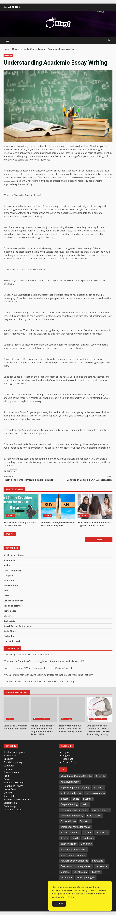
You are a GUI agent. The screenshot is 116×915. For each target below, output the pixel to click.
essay (13, 471)
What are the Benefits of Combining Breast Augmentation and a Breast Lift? (44, 661)
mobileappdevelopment (73, 855)
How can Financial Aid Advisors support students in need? (95, 506)
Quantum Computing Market (76, 866)
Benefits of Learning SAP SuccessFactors (89, 478)
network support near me (74, 860)
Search (9, 534)
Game (6, 595)
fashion (87, 832)
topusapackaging (86, 877)
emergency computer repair (75, 826)
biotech (64, 798)
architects (98, 787)
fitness (64, 838)
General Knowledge (13, 600)
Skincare (65, 871)
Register (67, 755)
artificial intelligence (71, 793)
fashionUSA (102, 832)
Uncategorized (20, 49)
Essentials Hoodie (70, 832)
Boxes (76, 798)
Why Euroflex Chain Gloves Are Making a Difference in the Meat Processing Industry (48, 674)
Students (95, 871)
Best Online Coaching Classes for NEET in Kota (21, 506)
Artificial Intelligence (14, 555)
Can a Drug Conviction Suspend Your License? (28, 654)
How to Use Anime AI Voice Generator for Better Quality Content (38, 668)
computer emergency (72, 815)
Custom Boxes (68, 821)
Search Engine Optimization (18, 626)
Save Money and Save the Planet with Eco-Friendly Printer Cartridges (40, 681)
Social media (80, 871)
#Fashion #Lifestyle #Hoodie (76, 776)
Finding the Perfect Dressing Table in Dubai (28, 478)
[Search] (109, 40)
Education (8, 55)
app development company (75, 787)
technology (66, 877)
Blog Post (68, 758)
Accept (59, 903)
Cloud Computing (12, 570)
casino (85, 804)
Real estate (9, 621)
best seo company (95, 793)
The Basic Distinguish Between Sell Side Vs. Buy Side (58, 506)
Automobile (9, 560)
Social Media (10, 631)
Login (66, 752)
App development (70, 781)
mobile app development (74, 849)
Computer (9, 575)
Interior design (68, 843)
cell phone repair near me (74, 810)
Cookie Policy (67, 897)
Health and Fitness (13, 605)
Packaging (97, 860)
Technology (10, 636)
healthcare (88, 838)
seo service (101, 866)
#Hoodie (100, 776)
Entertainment (11, 585)
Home (7, 49)
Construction (94, 815)
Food (6, 590)
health (75, 838)
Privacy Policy (70, 762)
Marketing (86, 843)
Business (8, 565)
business (88, 798)
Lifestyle (8, 616)
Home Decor (10, 610)
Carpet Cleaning (69, 804)
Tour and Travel (12, 641)
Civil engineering (101, 810)
